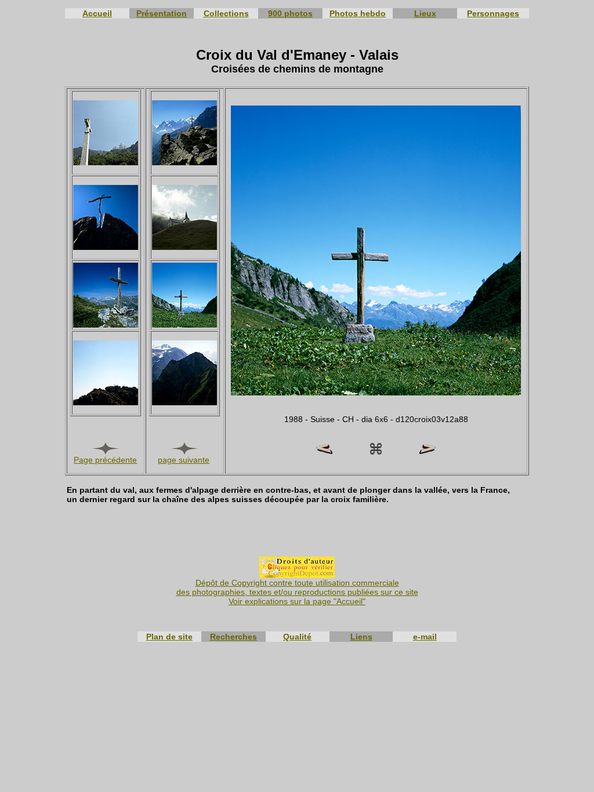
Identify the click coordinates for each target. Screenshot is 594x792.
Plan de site (169, 636)
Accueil (97, 13)
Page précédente (105, 459)
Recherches (233, 636)
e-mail (425, 636)
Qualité (297, 636)
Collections (226, 13)
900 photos (290, 13)
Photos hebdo (357, 13)
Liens (361, 636)
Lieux (425, 13)
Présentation (161, 13)
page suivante (183, 459)
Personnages (493, 13)
